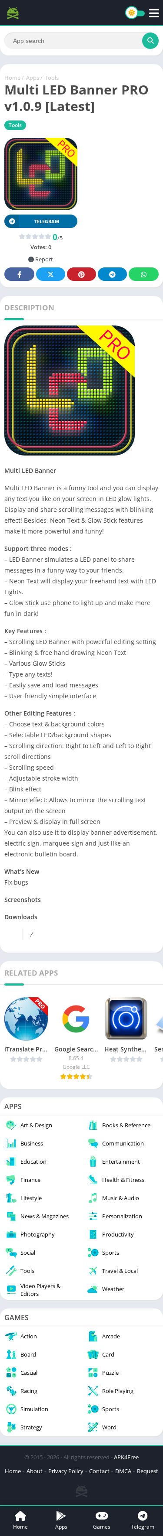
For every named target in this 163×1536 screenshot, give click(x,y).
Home (12, 77)
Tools (52, 77)
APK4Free (126, 1457)
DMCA (123, 1471)
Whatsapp (144, 274)
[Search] (150, 41)
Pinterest (81, 274)
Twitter (50, 274)
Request (147, 1471)
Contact (99, 1471)
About (35, 1471)
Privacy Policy (65, 1471)
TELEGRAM (46, 221)
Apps (32, 77)
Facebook (19, 274)
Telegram (112, 274)
